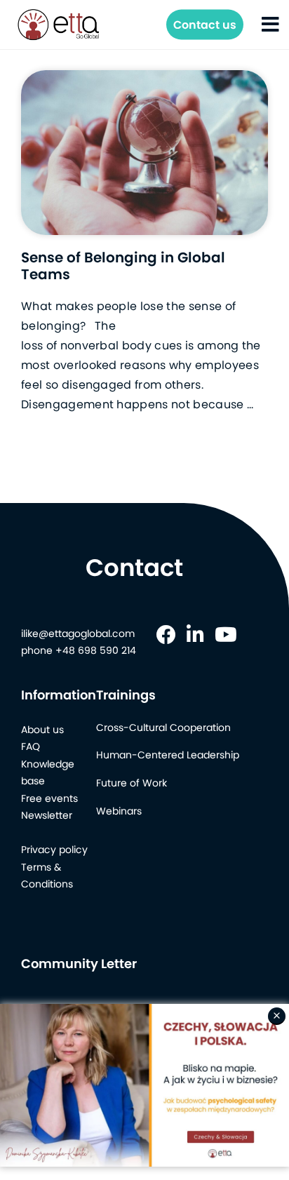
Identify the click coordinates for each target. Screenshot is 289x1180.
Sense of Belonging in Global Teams (123, 266)
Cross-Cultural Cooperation (163, 727)
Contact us (204, 25)
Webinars (119, 811)
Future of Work (131, 783)
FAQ (30, 746)
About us (42, 730)
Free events (49, 798)
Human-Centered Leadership (167, 755)
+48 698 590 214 (95, 650)
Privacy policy (54, 850)
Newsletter (46, 815)
